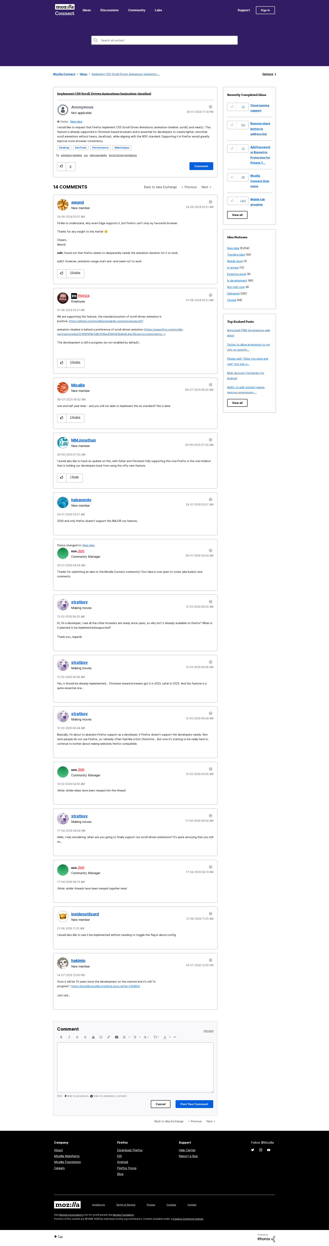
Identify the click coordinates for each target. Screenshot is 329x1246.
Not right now (236, 287)
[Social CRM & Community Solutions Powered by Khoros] (266, 1238)
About (58, 1150)
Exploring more (236, 274)
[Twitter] (252, 1150)
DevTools (80, 147)
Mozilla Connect (64, 10)
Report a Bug (188, 1156)
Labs (158, 10)
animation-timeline (71, 155)
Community (136, 10)
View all (237, 215)
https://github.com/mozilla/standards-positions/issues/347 (106, 321)
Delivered (233, 293)
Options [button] (267, 74)
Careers (59, 1168)
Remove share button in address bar (260, 129)
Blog (120, 1174)
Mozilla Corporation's (71, 1214)
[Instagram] (260, 1150)
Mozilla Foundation (67, 1162)
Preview (208, 1031)
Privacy (151, 1204)
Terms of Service (125, 1204)
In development (237, 280)
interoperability (98, 155)
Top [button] (60, 1236)
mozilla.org (98, 1204)
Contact (192, 1204)
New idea (76, 121)
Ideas (87, 10)
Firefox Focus (127, 1168)
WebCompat (122, 147)
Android (122, 1162)
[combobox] (164, 40)
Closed (231, 300)
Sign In (265, 10)
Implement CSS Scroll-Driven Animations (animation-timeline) (104, 93)
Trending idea (236, 254)
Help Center (187, 1150)
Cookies (171, 1204)
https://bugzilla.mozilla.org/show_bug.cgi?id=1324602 (105, 986)
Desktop (64, 147)
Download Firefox (130, 1150)
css (86, 155)
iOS (119, 1156)
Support (244, 10)
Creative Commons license (187, 1218)
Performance (100, 147)
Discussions (109, 10)
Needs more (235, 261)
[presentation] (61, 1037)
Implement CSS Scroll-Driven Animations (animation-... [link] (126, 74)
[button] (61, 166)
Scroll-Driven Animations (123, 155)
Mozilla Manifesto (67, 1156)
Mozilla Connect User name (259, 181)
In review (233, 267)
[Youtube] (268, 1150)
